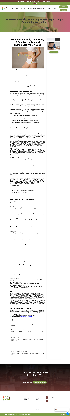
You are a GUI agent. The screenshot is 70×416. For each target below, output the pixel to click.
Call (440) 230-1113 (27, 382)
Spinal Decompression (32, 8)
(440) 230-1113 (51, 397)
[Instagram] (35, 3)
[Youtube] (36, 3)
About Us (16, 8)
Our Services (23, 8)
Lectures (49, 8)
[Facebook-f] (33, 3)
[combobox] (51, 39)
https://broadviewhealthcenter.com (26, 316)
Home (13, 8)
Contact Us (54, 8)
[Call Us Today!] (47, 397)
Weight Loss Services (41, 8)
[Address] (47, 401)
